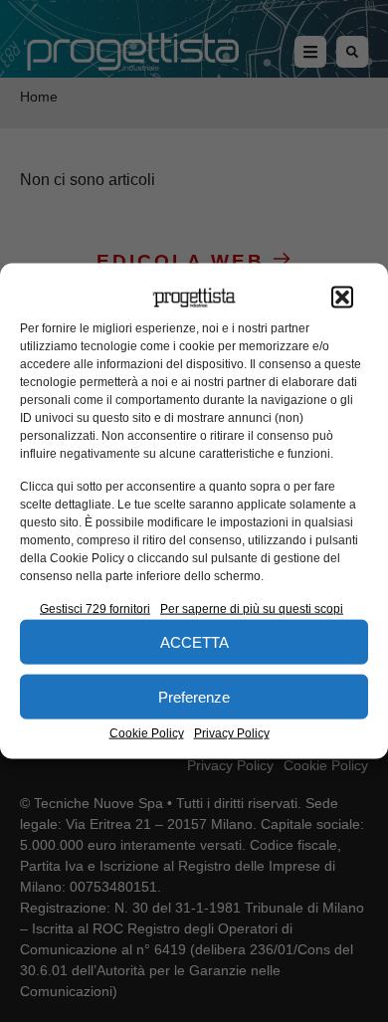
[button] (342, 297)
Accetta (194, 641)
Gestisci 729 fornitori (95, 609)
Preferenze (194, 696)
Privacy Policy (232, 733)
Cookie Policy (146, 733)
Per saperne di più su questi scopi (251, 609)
